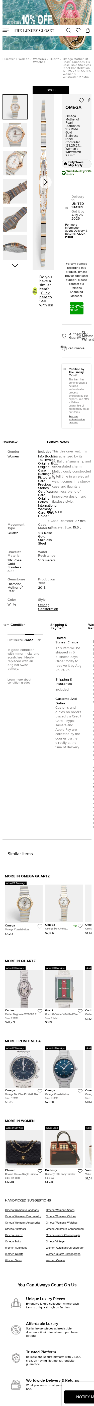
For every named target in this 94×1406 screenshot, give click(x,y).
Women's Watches (39, 61)
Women (24, 59)
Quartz (54, 59)
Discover (9, 59)
